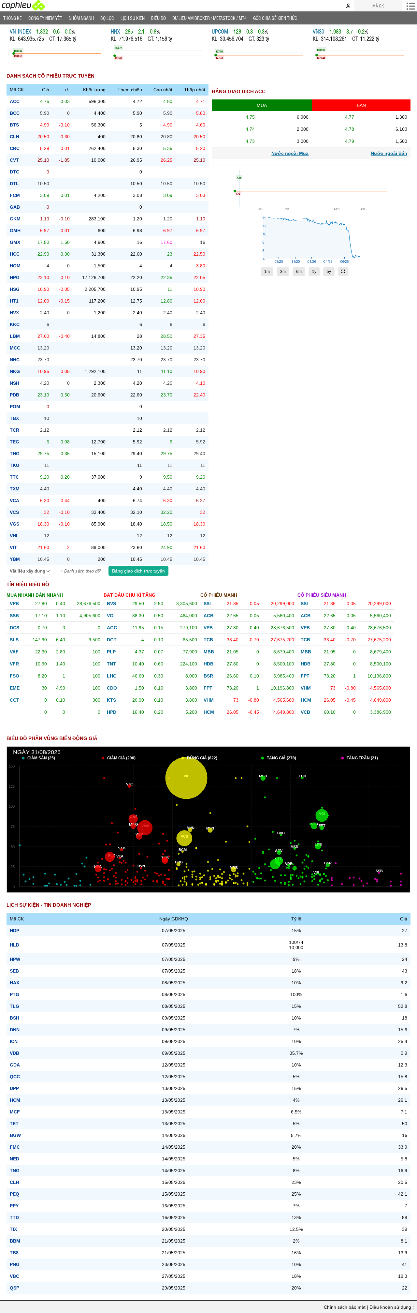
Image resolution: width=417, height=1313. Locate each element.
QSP (14, 1288)
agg (112, 627)
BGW (15, 1135)
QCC (15, 1076)
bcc (15, 113)
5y (329, 271)
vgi (111, 615)
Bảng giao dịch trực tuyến (138, 571)
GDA (15, 1064)
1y (314, 271)
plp (111, 651)
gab (15, 207)
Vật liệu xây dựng (28, 571)
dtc (14, 171)
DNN (15, 1029)
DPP (14, 1088)
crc (15, 148)
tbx (14, 418)
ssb (14, 615)
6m (299, 271)
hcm (209, 712)
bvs (111, 603)
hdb (208, 663)
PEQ (14, 1194)
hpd (111, 712)
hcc (15, 254)
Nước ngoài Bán (389, 153)
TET (14, 1123)
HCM (15, 1100)
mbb (209, 651)
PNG (15, 1264)
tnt (111, 663)
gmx (15, 242)
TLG (14, 1006)
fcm (15, 195)
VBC (14, 1276)
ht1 (14, 301)
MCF (15, 1111)
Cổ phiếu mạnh (218, 595)
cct (14, 700)
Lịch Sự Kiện (133, 18)
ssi (207, 603)
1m (267, 271)
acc (15, 101)
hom (15, 265)
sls (14, 639)
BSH (14, 1018)
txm (15, 488)
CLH (14, 1182)
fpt (208, 688)
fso (14, 676)
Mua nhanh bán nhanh (35, 595)
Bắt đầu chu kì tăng (129, 595)
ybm (15, 559)
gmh (15, 230)
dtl (14, 183)
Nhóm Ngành (81, 18)
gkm (15, 218)
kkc (15, 324)
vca (14, 500)
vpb (14, 603)
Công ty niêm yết (45, 18)
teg (14, 441)
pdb (14, 394)
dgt (112, 639)
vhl (14, 535)
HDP (14, 930)
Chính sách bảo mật (345, 1307)
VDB (14, 1053)
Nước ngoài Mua (290, 153)
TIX (13, 1229)
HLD (14, 944)
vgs (14, 524)
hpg (15, 277)
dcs (14, 627)
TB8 (14, 1252)
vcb (305, 712)
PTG (14, 994)
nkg (15, 371)
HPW (15, 959)
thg (15, 453)
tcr (14, 430)
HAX (14, 982)
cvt (14, 160)
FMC (15, 1147)
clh (14, 136)
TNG (15, 1170)
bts (14, 124)
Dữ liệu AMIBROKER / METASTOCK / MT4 (209, 18)
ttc (14, 477)
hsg (15, 289)
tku (14, 465)
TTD (14, 1217)
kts (111, 700)
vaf (14, 651)
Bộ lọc (107, 18)
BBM (15, 1241)
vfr (14, 663)
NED (14, 1158)
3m (283, 271)
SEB (14, 971)
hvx (14, 312)
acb (208, 615)
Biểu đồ (158, 18)
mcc (15, 348)
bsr (208, 676)
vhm (209, 700)
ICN (14, 1041)
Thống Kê (12, 18)
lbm (15, 336)
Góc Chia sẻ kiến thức (275, 18)
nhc (15, 359)
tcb (208, 639)
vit (13, 547)
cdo (112, 688)
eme (15, 688)
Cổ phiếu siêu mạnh (321, 595)
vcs (14, 512)
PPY (14, 1205)
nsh (14, 383)
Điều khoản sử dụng (390, 1307)
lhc (111, 676)
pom (15, 406)
